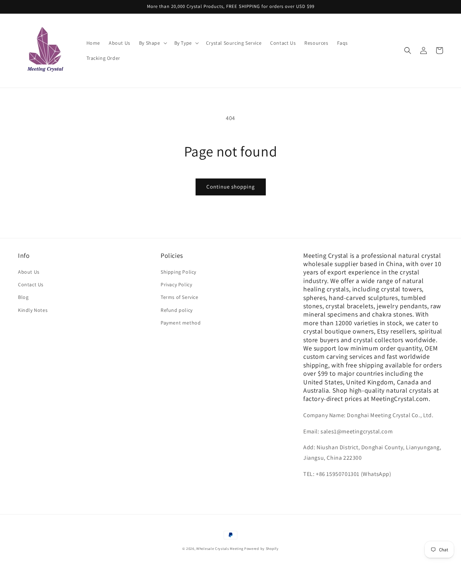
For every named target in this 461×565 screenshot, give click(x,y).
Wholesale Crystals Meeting (219, 548)
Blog (23, 297)
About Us (29, 272)
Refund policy (177, 310)
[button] (152, 42)
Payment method (181, 322)
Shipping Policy (178, 272)
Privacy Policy (176, 284)
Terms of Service (179, 297)
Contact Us (31, 284)
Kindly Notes (33, 310)
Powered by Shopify (261, 548)
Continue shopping (230, 186)
